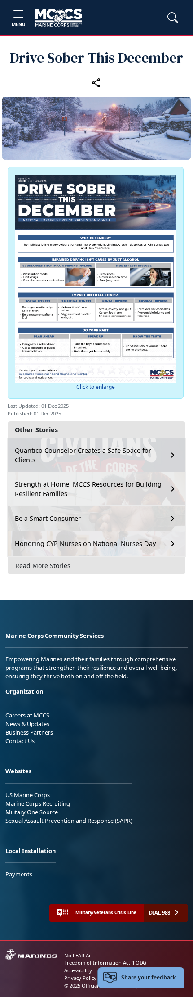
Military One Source (31, 812)
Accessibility (78, 970)
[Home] (58, 17)
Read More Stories (42, 565)
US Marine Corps (27, 795)
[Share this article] (96, 82)
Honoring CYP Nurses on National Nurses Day (85, 543)
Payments (18, 874)
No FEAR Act (78, 955)
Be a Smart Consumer (48, 518)
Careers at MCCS (27, 715)
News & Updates (27, 724)
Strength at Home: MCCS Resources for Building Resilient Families (88, 489)
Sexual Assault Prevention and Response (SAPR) (68, 821)
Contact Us (20, 741)
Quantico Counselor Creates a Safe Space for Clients (83, 455)
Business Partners (29, 732)
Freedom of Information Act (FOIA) (105, 962)
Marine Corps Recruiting (37, 803)
